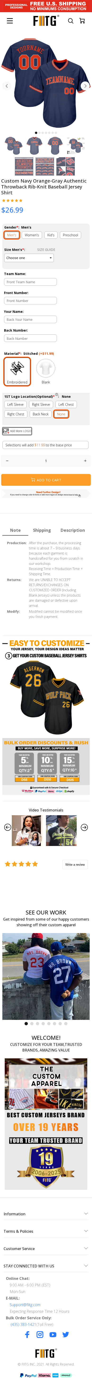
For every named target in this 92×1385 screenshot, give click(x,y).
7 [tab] (56, 133)
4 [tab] (46, 133)
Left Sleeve (15, 404)
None (61, 414)
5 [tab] (49, 133)
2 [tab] (39, 133)
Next (85, 85)
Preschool (70, 235)
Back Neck (41, 414)
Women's (32, 235)
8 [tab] (65, 1023)
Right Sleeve (41, 404)
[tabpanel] (46, 83)
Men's (11, 235)
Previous (6, 85)
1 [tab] (36, 133)
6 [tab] (52, 133)
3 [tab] (43, 133)
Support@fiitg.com (25, 1304)
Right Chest (15, 414)
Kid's (50, 235)
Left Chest (66, 404)
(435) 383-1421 (23, 1324)
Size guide (46, 249)
